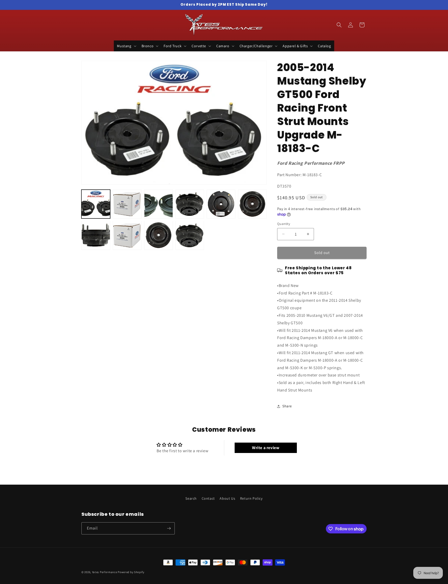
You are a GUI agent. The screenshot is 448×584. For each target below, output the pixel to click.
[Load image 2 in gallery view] (127, 204)
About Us (227, 498)
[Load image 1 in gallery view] (95, 204)
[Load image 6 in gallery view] (252, 204)
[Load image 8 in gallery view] (127, 235)
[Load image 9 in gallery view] (158, 235)
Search (191, 498)
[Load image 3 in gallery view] (158, 204)
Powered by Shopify (131, 572)
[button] (126, 45)
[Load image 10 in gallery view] (190, 235)
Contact (208, 498)
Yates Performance (104, 572)
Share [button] (287, 406)
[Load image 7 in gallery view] (95, 235)
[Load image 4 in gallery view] (190, 204)
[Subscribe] (168, 528)
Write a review (265, 447)
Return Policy (251, 498)
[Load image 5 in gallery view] (221, 204)
